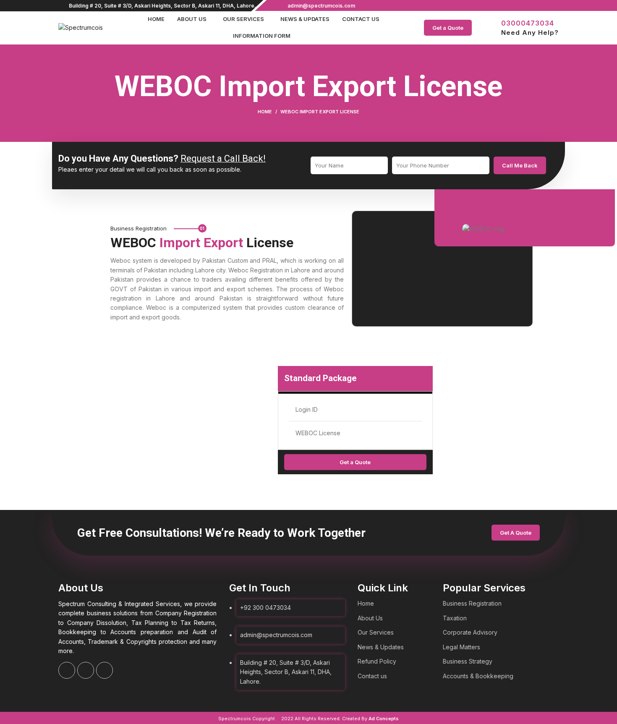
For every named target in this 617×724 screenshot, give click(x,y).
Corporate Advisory (470, 632)
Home (265, 112)
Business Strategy (467, 661)
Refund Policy (377, 661)
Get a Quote (447, 27)
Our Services (376, 632)
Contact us (372, 676)
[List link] (287, 635)
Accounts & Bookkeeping (478, 676)
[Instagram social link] (544, 5)
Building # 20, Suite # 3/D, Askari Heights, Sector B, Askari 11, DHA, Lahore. (162, 6)
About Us (370, 618)
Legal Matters (461, 647)
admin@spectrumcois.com (321, 6)
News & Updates (381, 647)
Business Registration (472, 603)
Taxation (455, 618)
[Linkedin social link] (554, 5)
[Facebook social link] (534, 5)
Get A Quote (515, 532)
